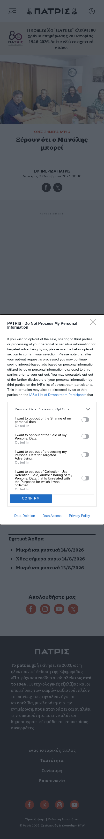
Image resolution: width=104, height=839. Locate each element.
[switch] (85, 419)
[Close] (94, 323)
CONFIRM (31, 498)
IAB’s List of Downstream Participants (57, 395)
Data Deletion (24, 516)
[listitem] (52, 409)
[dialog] (52, 419)
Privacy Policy (79, 516)
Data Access (52, 516)
